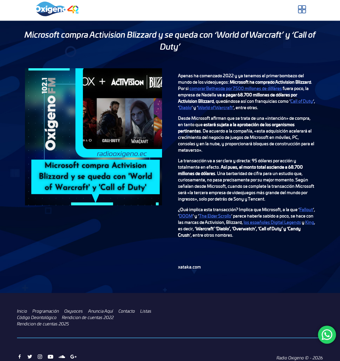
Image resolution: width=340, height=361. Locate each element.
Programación (45, 311)
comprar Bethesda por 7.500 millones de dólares (235, 88)
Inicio (22, 311)
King (309, 222)
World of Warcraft (215, 107)
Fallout (306, 209)
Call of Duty (301, 101)
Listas (145, 311)
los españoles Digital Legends (272, 222)
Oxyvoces (73, 311)
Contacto (126, 311)
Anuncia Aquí (100, 311)
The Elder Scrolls (215, 216)
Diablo (185, 107)
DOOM (186, 216)
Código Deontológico (37, 317)
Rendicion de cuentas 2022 (88, 317)
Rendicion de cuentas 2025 (43, 324)
